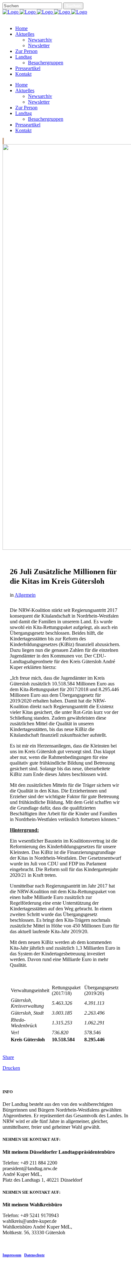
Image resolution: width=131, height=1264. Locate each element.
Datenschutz (34, 1255)
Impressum (12, 1255)
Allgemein (25, 595)
